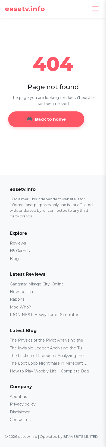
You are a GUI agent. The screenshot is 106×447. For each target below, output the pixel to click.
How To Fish (21, 291)
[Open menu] (95, 9)
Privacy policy (23, 404)
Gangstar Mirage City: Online (37, 284)
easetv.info (25, 9)
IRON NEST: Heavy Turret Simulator (44, 314)
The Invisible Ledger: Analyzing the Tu (46, 348)
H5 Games (20, 250)
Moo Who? (20, 307)
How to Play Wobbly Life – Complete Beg (49, 371)
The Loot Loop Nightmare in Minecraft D (49, 363)
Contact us (20, 419)
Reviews (18, 243)
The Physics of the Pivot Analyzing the (46, 340)
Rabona (17, 299)
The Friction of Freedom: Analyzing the (47, 355)
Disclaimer (20, 412)
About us (18, 396)
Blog (14, 258)
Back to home (50, 119)
